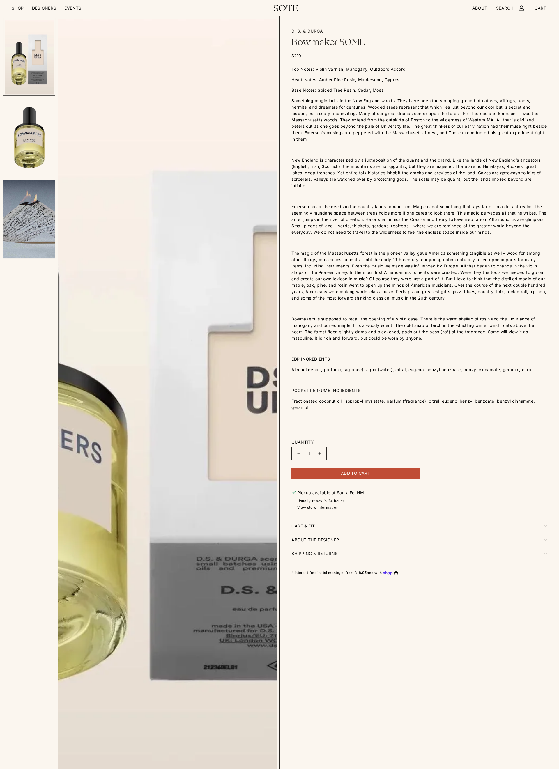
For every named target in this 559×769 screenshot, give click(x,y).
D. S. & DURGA (307, 31)
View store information (317, 507)
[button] (17, 8)
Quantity (302, 442)
